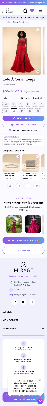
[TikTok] (10, 186)
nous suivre (23, 250)
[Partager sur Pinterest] (36, 186)
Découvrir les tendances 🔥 (23, 240)
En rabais (6, 22)
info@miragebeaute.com (25, 294)
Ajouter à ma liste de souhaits (25, 130)
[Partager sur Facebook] (28, 186)
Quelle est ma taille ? (34, 98)
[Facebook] (32, 302)
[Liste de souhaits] (32, 10)
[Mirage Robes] (8, 10)
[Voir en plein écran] (37, 71)
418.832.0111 (20, 289)
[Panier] (25, 10)
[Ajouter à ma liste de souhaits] (37, 29)
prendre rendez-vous (25, 124)
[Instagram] (19, 186)
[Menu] (40, 10)
